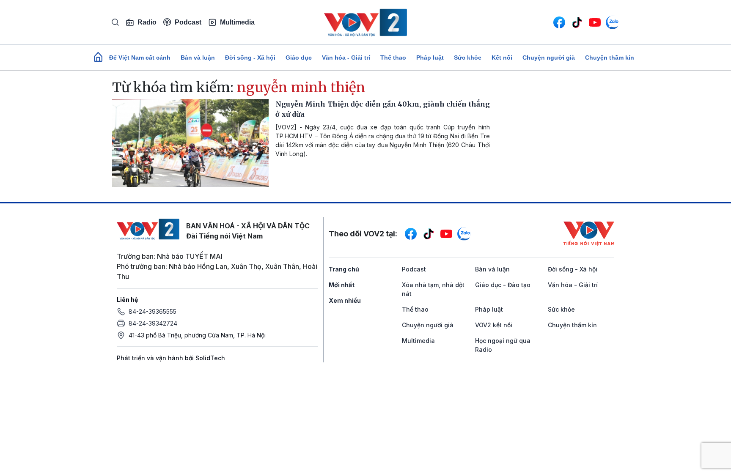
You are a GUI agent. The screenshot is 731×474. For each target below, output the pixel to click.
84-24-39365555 (152, 311)
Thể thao (393, 57)
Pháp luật (430, 57)
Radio (147, 22)
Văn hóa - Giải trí (346, 57)
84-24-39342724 (153, 323)
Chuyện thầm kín (609, 57)
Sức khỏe (467, 57)
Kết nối (502, 57)
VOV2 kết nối (493, 325)
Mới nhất (342, 284)
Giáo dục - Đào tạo (502, 284)
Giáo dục (299, 57)
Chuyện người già (548, 57)
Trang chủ (344, 269)
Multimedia (237, 22)
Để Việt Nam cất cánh (139, 57)
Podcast (188, 22)
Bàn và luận (198, 57)
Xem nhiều (345, 300)
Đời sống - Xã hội (250, 57)
